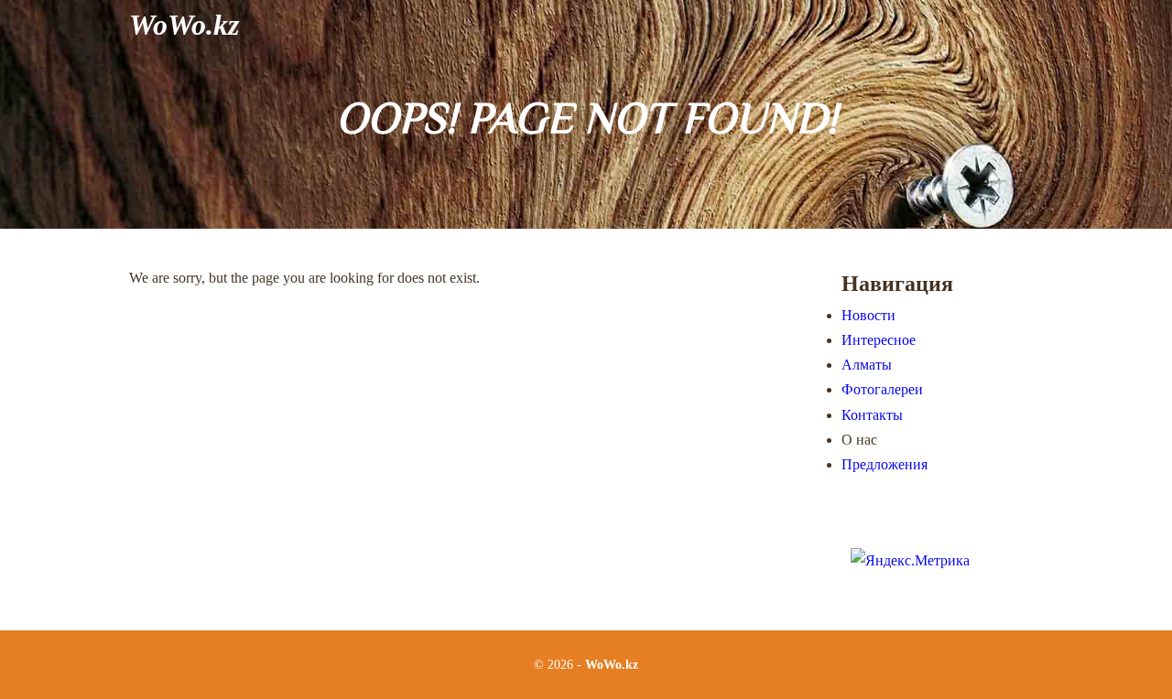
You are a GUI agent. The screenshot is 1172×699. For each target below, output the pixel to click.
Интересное (878, 340)
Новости (868, 315)
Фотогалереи (882, 389)
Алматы (866, 364)
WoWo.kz (184, 24)
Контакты (872, 415)
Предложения (884, 464)
